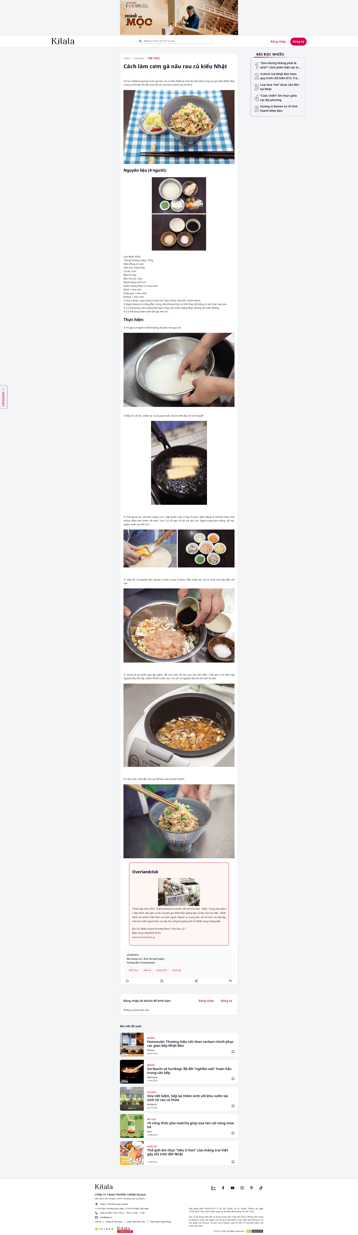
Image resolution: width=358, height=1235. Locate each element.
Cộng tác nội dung (114, 1221)
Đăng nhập (278, 41)
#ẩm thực (133, 970)
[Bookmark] (233, 1051)
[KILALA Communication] (125, 1230)
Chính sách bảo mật (135, 1221)
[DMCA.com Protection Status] (254, 1231)
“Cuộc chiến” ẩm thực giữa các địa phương (278, 98)
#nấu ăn (147, 970)
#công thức (162, 970)
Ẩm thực (154, 58)
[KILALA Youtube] (232, 1187)
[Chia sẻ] (196, 981)
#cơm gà (177, 970)
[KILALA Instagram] (242, 1187)
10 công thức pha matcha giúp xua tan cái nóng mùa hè (190, 1125)
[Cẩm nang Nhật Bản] (136, 1186)
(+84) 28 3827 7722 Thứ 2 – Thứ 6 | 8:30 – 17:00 (122, 1213)
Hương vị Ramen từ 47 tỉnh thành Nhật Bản (279, 108)
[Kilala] (63, 41)
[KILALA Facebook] (213, 1187)
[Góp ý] (230, 981)
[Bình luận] (127, 981)
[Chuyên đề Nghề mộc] (179, 17)
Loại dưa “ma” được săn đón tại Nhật (279, 87)
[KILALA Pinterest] (251, 1187)
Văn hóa (139, 58)
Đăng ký (298, 41)
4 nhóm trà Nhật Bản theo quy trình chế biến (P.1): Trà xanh (278, 76)
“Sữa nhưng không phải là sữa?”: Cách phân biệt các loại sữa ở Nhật (280, 65)
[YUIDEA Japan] (104, 1229)
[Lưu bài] (161, 981)
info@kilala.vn (105, 1217)
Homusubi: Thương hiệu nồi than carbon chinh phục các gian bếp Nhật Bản (190, 1044)
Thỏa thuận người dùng (160, 1221)
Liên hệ (98, 1221)
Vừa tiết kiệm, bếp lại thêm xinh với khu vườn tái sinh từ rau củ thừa (187, 1098)
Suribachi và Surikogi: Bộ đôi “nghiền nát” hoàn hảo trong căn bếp (189, 1071)
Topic (126, 58)
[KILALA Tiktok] (261, 1187)
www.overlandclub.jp (143, 937)
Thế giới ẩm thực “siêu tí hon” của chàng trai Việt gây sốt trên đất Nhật (187, 1152)
